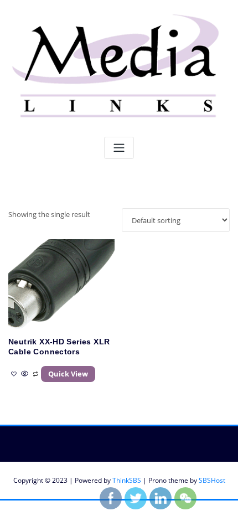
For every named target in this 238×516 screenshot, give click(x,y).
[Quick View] (24, 374)
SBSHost (212, 480)
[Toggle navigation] (119, 148)
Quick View (68, 374)
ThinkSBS (126, 480)
